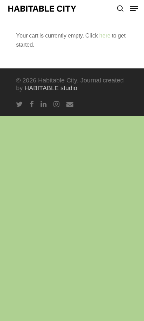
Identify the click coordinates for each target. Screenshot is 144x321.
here (104, 36)
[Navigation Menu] (134, 8)
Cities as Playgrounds (110, 122)
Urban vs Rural (115, 197)
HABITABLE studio (50, 88)
